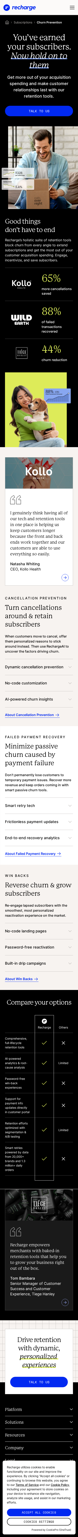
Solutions (14, 1422)
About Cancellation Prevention (29, 714)
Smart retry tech (20, 805)
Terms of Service (27, 1485)
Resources (15, 1435)
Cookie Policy (60, 1485)
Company (14, 1448)
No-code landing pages (26, 931)
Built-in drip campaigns (25, 963)
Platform (13, 1410)
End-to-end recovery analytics (32, 837)
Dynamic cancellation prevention (34, 667)
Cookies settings (39, 1522)
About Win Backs (19, 979)
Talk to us (39, 111)
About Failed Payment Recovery (30, 853)
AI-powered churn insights (29, 699)
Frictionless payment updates (31, 821)
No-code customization (26, 683)
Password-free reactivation (29, 947)
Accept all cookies (39, 1512)
